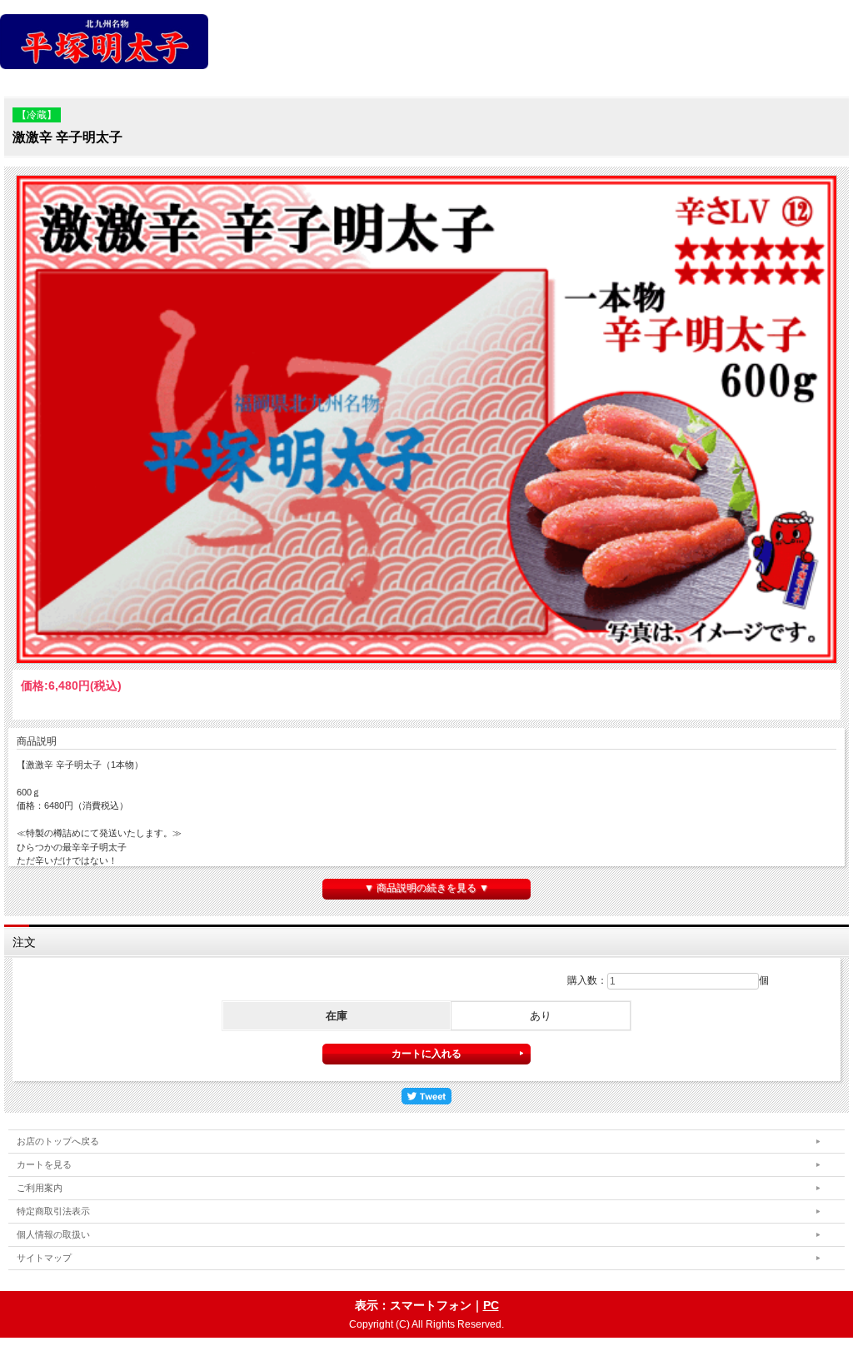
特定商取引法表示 (53, 1211)
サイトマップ (44, 1258)
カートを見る (44, 1164)
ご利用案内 (39, 1188)
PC (491, 1305)
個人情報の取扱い (53, 1234)
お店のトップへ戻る (58, 1141)
